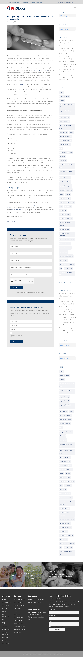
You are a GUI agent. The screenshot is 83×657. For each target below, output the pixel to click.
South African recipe (64, 244)
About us (4, 599)
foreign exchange (16, 210)
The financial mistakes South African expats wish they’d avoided (67, 43)
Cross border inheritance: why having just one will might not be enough (67, 51)
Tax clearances (18, 617)
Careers (4, 626)
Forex (15, 611)
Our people (5, 605)
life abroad (62, 156)
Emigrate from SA (64, 121)
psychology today (20, 84)
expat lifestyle (63, 132)
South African (62, 210)
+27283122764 (61, 2)
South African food (64, 229)
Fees (3, 620)
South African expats (64, 214)
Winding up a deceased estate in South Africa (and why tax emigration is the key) (67, 59)
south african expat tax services (65, 224)
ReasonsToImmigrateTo (65, 190)
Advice (61, 92)
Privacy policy (6, 629)
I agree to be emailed (16, 336)
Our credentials (6, 602)
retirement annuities (64, 198)
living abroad (62, 160)
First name (52, 609)
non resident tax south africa (65, 166)
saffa (60, 206)
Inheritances (17, 632)
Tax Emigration (18, 602)
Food (60, 148)
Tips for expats (68, 268)
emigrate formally (64, 117)
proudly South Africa (64, 182)
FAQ (3, 623)
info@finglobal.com (70, 2)
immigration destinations (66, 152)
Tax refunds (17, 614)
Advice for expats (64, 96)
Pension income (18, 623)
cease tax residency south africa (66, 106)
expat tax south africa (65, 136)
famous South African (65, 140)
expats (71, 132)
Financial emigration (19, 599)
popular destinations (64, 178)
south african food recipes (66, 240)
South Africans (63, 252)
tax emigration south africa (66, 264)
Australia (61, 100)
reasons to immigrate (65, 186)
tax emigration (63, 260)
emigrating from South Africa (65, 127)
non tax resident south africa (65, 173)
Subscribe (16, 342)
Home (9, 2)
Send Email (16, 288)
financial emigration (64, 144)
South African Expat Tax (65, 218)
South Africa (68, 206)
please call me (11, 221)
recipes (68, 194)
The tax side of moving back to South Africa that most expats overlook (67, 77)
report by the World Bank (40, 70)
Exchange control (19, 620)
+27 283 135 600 (36, 602)
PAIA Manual (6, 638)
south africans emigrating (66, 256)
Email (50, 621)
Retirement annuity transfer (66, 202)
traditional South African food (65, 274)
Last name (52, 615)
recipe (61, 194)
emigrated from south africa (65, 112)
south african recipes (65, 248)
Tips (60, 268)
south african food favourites (64, 234)
